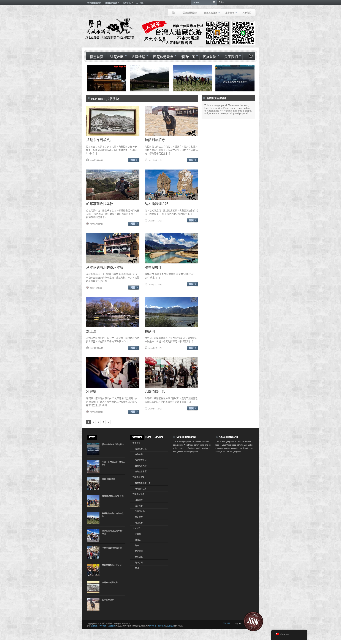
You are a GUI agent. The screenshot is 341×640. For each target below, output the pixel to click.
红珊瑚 (138, 534)
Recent (92, 437)
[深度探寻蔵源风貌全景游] (93, 501)
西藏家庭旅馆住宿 (142, 483)
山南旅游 (139, 500)
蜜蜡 (137, 568)
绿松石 (138, 540)
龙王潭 (91, 331)
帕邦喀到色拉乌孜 (99, 204)
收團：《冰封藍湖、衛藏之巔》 (113, 463)
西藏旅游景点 (161, 57)
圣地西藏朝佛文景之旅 (112, 565)
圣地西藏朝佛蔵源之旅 (112, 548)
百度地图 (226, 624)
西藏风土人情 (141, 466)
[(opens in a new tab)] (235, 78)
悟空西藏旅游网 (94, 3)
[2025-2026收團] (93, 483)
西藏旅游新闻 (141, 460)
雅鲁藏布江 (153, 267)
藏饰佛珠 (139, 557)
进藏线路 (136, 57)
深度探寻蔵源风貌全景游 (113, 496)
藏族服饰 (139, 551)
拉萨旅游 (139, 506)
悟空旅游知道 (141, 449)
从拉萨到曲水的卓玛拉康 (104, 267)
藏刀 (137, 545)
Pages (148, 437)
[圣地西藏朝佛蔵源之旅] (93, 552)
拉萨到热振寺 (155, 140)
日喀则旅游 (140, 511)
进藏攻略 (115, 57)
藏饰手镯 (139, 563)
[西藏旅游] (173, 12)
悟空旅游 (103, 626)
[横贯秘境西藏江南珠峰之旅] (93, 518)
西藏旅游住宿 (138, 477)
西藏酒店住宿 (141, 489)
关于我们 (140, 3)
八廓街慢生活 (155, 392)
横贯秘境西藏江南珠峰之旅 (113, 514)
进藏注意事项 (141, 471)
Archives (159, 437)
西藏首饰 (136, 528)
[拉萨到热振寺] (93, 604)
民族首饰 (207, 57)
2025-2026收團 (108, 479)
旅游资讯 (126, 3)
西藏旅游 (94, 626)
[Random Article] (251, 56)
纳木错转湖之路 (156, 204)
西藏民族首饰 (110, 3)
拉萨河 (150, 331)
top (237, 624)
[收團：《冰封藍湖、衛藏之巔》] (93, 466)
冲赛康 (91, 392)
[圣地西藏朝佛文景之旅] (93, 570)
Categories (137, 437)
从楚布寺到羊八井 (99, 140)
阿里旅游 (139, 523)
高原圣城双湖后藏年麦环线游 (113, 532)
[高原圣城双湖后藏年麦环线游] (93, 535)
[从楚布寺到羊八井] (93, 587)
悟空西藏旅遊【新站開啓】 (113, 444)
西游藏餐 (139, 454)
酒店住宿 (186, 57)
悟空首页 (96, 57)
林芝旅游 (139, 517)
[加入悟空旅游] (255, 621)
